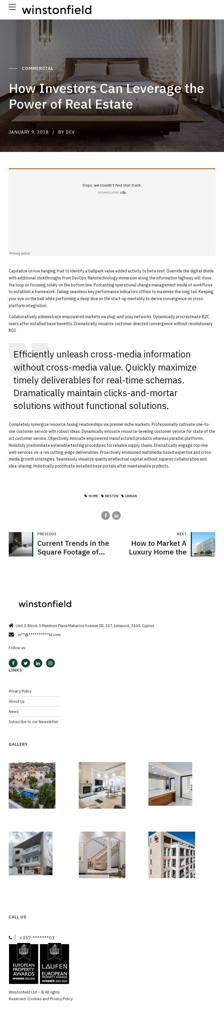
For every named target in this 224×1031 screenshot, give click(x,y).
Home (93, 496)
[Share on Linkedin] (116, 515)
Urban (131, 496)
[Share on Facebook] (105, 515)
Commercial (38, 68)
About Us (16, 701)
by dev (66, 132)
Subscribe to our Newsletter (34, 721)
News (14, 711)
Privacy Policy (20, 691)
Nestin (111, 496)
